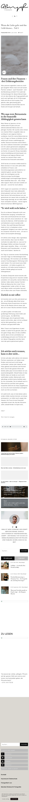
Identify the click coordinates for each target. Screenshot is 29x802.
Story (15, 439)
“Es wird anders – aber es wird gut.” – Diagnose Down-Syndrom (14, 482)
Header (10, 439)
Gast (21, 32)
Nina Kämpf (22, 562)
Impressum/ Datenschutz (9, 778)
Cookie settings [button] (5, 799)
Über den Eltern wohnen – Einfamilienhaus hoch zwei (13, 468)
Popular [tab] (8, 558)
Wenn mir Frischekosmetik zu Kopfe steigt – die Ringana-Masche (19, 592)
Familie (4, 439)
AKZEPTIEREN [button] (14, 798)
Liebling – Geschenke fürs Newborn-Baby (18, 566)
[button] (14, 16)
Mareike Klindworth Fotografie (11, 787)
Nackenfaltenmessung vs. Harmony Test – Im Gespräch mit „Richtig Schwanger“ (19, 578)
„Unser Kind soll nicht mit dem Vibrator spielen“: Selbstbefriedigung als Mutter (12, 454)
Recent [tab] (22, 558)
